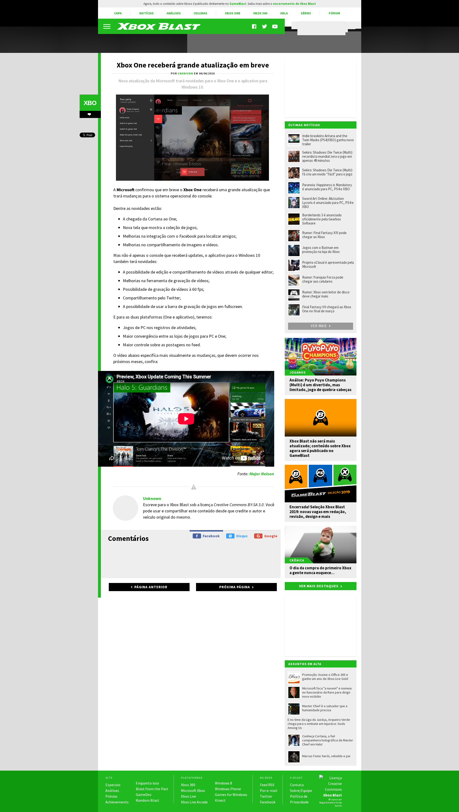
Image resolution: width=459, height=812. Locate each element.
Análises (174, 13)
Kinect (220, 800)
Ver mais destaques (319, 586)
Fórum (334, 13)
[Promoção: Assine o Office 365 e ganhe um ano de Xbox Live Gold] (140, 40)
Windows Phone (228, 788)
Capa (118, 13)
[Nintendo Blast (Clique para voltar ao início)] (159, 26)
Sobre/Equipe (301, 790)
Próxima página (234, 587)
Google (270, 535)
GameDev (143, 794)
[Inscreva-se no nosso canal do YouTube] (275, 26)
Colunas (200, 13)
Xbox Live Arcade (194, 802)
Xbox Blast (332, 795)
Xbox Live (188, 796)
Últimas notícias (304, 125)
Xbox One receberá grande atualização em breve (193, 64)
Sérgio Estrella (326, 802)
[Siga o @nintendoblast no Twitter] (265, 26)
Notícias (146, 13)
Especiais (112, 784)
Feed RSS (267, 784)
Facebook (211, 535)
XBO (90, 102)
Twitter (266, 796)
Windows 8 (223, 783)
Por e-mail (268, 790)
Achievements (117, 802)
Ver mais (319, 326)
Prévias (111, 796)
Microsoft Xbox (193, 790)
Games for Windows (231, 794)
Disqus (242, 535)
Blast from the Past (152, 788)
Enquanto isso (147, 783)
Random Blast (147, 800)
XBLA (284, 13)
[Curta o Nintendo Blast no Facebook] (255, 26)
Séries (306, 13)
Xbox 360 (260, 13)
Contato (297, 784)
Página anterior (150, 587)
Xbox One (232, 13)
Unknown (152, 498)
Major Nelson (261, 473)
